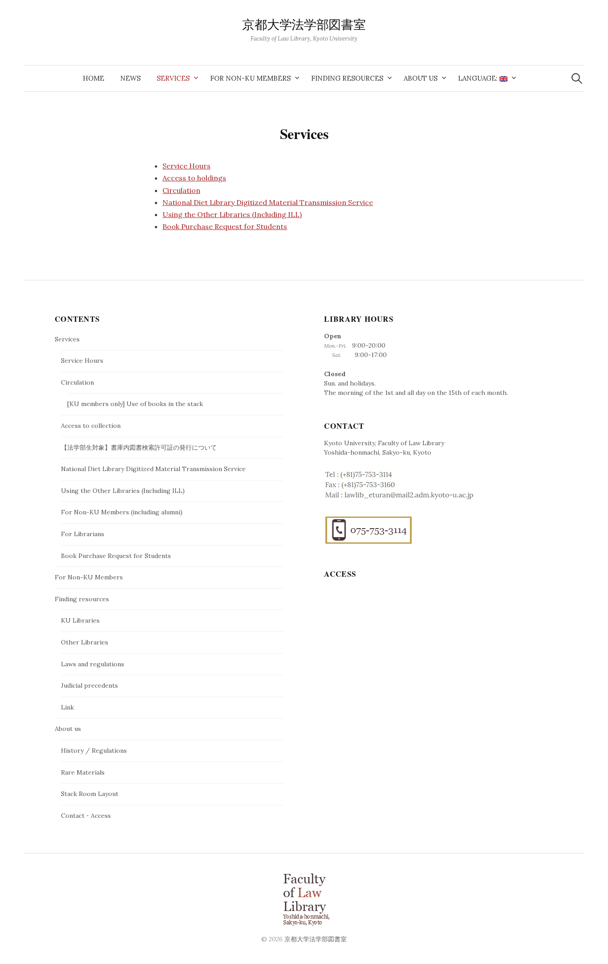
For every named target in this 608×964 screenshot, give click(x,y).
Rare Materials (83, 772)
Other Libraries (84, 642)
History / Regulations (94, 751)
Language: (478, 78)
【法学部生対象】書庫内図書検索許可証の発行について (139, 447)
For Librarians (82, 534)
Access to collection (91, 426)
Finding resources (347, 78)
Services (173, 78)
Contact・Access (86, 816)
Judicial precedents (89, 685)
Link (67, 707)
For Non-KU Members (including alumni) (121, 512)
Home (93, 78)
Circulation (181, 190)
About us (421, 78)
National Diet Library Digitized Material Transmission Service (267, 202)
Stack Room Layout (89, 794)
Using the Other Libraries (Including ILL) (232, 214)
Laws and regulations (92, 664)
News (130, 78)
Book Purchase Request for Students (224, 226)
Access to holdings (194, 177)
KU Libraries (80, 620)
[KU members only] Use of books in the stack (135, 404)
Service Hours (186, 165)
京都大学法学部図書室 (303, 25)
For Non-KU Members (250, 78)
